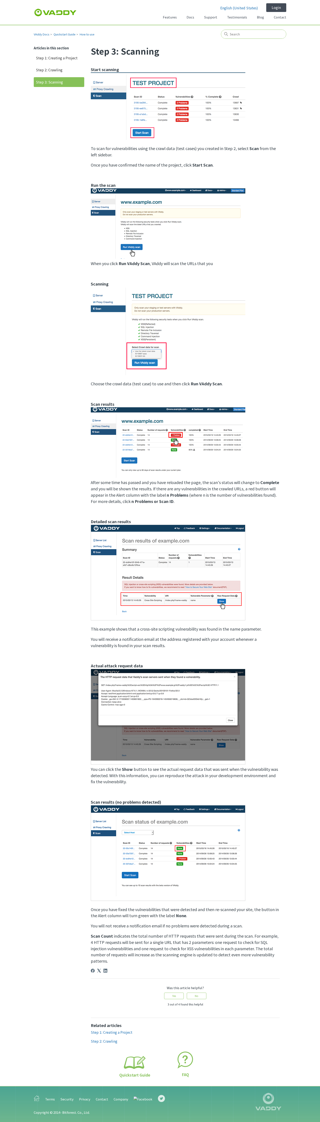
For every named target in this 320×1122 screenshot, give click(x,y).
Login (276, 7)
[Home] (55, 12)
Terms (50, 1099)
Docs (190, 17)
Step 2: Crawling (49, 69)
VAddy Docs (41, 34)
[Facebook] (93, 971)
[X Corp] (99, 971)
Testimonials (237, 17)
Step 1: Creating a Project (56, 57)
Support (210, 17)
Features (170, 17)
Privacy (84, 1099)
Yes (174, 996)
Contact (280, 17)
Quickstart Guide (65, 34)
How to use (87, 34)
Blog (260, 17)
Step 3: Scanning (49, 82)
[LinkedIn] (105, 971)
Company (121, 1099)
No (196, 996)
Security (67, 1099)
